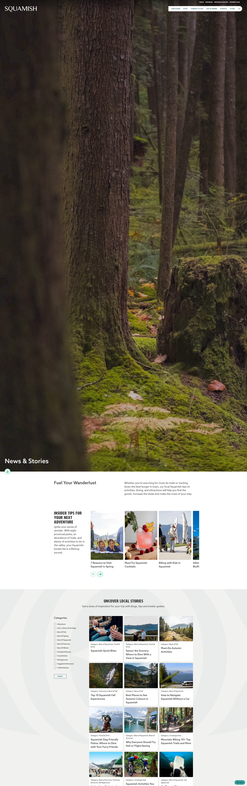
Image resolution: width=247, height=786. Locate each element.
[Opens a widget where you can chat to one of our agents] (239, 782)
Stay (185, 8)
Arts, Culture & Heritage (66, 628)
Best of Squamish (64, 640)
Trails (201, 2)
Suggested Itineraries (65, 664)
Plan (232, 8)
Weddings (209, 2)
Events (223, 8)
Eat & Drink (211, 8)
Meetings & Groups (221, 2)
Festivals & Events (64, 652)
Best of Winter (63, 648)
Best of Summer (63, 644)
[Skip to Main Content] (7, 471)
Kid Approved (62, 660)
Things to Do (197, 8)
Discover (175, 8)
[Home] (21, 11)
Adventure (61, 624)
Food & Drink (62, 656)
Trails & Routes (63, 668)
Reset (60, 676)
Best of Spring (62, 636)
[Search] (239, 8)
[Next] (100, 574)
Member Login (235, 2)
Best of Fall (61, 632)
